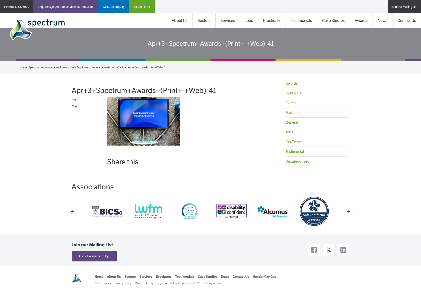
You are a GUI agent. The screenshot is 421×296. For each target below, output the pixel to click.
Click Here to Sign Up (94, 256)
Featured (293, 112)
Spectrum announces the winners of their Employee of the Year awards (69, 67)
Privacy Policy (123, 283)
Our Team (293, 141)
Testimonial (295, 151)
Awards (361, 20)
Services (227, 20)
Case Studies (333, 20)
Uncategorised (297, 161)
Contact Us (406, 20)
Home (23, 67)
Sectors (204, 20)
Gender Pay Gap (264, 277)
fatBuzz (217, 283)
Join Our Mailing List (404, 7)
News (382, 20)
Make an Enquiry (113, 7)
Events (291, 103)
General (292, 122)
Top (409, 284)
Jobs (249, 20)
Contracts (293, 93)
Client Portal (142, 7)
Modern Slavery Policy (148, 283)
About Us (180, 20)
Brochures (272, 20)
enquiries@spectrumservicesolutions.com (66, 7)
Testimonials (301, 20)
